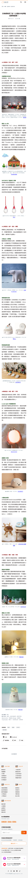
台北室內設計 (18, 773)
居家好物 (13, 6)
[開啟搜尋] (21, 2)
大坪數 (2, 773)
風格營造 (17, 792)
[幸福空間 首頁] (5, 2)
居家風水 (17, 788)
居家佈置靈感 (4, 792)
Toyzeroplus (14, 174)
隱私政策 (3, 812)
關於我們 (3, 804)
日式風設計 (3, 779)
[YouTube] (14, 871)
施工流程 (17, 796)
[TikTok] (19, 871)
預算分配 (17, 794)
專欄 (5, 6)
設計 (8, 727)
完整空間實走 (4, 788)
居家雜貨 (5, 729)
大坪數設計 (3, 794)
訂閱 (24, 832)
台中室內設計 (18, 775)
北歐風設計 (3, 775)
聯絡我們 (3, 810)
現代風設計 (3, 777)
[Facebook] (8, 871)
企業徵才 (3, 808)
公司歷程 (3, 806)
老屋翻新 (3, 771)
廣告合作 (13, 843)
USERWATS (18, 382)
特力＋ (14, 338)
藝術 (13, 727)
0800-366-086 (8, 821)
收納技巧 (17, 790)
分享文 (18, 727)
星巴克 (24, 117)
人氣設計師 (17, 769)
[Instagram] (11, 871)
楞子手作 (21, 657)
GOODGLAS (23, 606)
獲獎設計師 (17, 771)
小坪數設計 (3, 796)
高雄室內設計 (18, 777)
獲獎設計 (3, 769)
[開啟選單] (25, 2)
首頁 (2, 6)
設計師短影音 (4, 790)
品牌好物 (8, 6)
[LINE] (17, 871)
